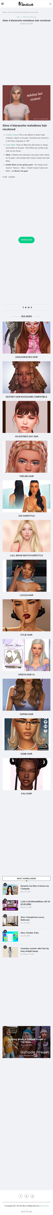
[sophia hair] (26, 695)
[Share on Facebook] (23, 308)
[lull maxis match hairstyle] (26, 536)
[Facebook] (21, 1196)
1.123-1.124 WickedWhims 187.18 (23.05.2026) (35, 902)
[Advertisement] (26, 54)
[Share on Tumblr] (31, 308)
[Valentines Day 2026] (26, 417)
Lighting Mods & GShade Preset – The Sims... (26, 1040)
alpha (18, 17)
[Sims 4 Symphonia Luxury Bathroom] (10, 921)
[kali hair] (26, 774)
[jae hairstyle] (26, 496)
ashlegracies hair (26, 357)
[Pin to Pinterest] (28, 308)
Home (5, 12)
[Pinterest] (32, 1196)
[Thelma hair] (26, 457)
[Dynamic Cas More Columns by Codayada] (10, 890)
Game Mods (10, 145)
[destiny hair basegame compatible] (26, 377)
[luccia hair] (26, 576)
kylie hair (26, 635)
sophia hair (26, 714)
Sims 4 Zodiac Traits (30, 933)
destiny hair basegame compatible (26, 397)
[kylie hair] (26, 615)
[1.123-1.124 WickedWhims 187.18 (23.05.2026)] (10, 905)
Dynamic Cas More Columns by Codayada (35, 887)
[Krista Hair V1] (26, 655)
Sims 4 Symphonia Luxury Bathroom (32, 918)
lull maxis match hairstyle (26, 555)
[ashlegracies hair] (26, 338)
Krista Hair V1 (26, 675)
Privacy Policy (44, 1206)
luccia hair (26, 595)
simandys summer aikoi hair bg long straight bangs (35, 949)
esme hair (26, 754)
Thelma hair (26, 476)
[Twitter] (26, 1196)
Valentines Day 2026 (26, 436)
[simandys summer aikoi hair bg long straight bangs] (10, 952)
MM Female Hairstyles (29, 17)
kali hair (26, 794)
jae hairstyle (26, 516)
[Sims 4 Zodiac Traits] (10, 936)
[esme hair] (26, 734)
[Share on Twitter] (26, 308)
